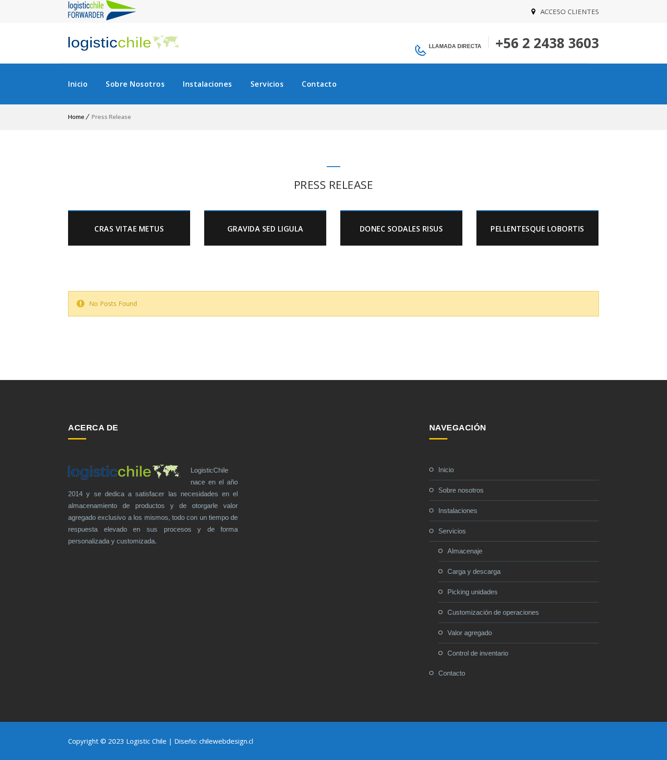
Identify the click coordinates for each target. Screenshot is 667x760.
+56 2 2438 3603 (547, 43)
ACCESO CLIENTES (569, 11)
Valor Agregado (469, 633)
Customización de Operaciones (493, 612)
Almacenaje (464, 551)
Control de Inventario (477, 653)
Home (76, 117)
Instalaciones (207, 84)
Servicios (267, 84)
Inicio (78, 84)
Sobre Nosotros (135, 84)
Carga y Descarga (473, 571)
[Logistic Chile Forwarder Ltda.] (102, 17)
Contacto (319, 84)
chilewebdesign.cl (226, 740)
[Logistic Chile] (124, 43)
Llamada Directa (455, 46)
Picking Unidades (472, 592)
